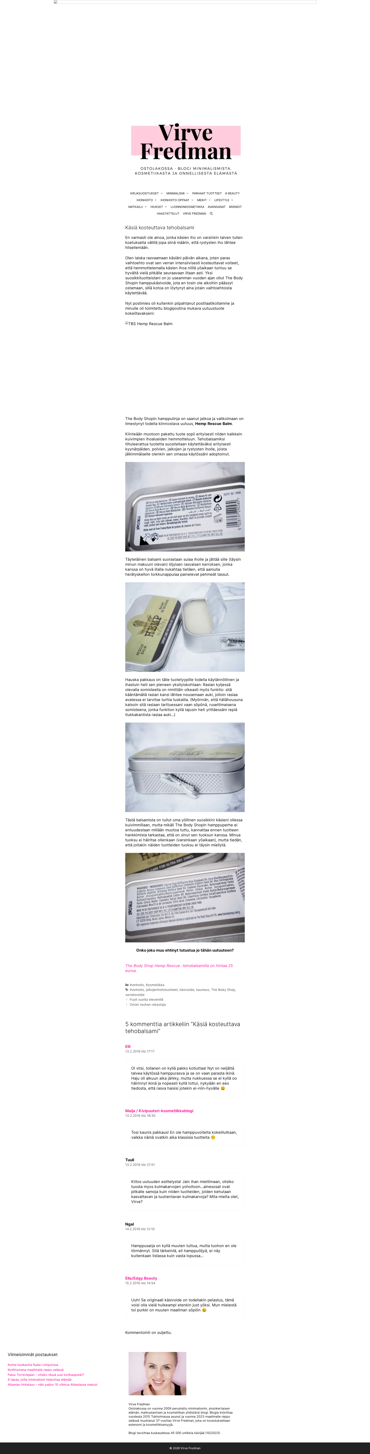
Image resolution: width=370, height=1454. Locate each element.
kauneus (202, 990)
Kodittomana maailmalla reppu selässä (36, 1370)
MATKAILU (135, 207)
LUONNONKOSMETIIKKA (187, 207)
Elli (127, 1046)
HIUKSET (157, 207)
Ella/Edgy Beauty (141, 1278)
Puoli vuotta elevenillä (146, 999)
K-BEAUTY (232, 193)
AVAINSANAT (217, 207)
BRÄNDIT (235, 207)
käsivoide (187, 990)
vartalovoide (135, 995)
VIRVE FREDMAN (194, 213)
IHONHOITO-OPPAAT (175, 200)
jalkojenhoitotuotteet (162, 990)
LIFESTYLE (221, 200)
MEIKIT (202, 200)
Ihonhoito (137, 985)
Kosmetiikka (155, 985)
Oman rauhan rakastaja (148, 1004)
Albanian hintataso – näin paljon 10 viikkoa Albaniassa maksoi (53, 1384)
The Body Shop (223, 990)
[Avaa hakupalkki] (211, 213)
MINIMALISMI (175, 193)
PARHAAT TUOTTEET (207, 193)
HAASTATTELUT (168, 213)
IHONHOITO (145, 200)
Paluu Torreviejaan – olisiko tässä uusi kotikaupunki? (46, 1375)
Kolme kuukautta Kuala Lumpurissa (33, 1365)
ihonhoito (137, 990)
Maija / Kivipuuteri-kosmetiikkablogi (159, 1110)
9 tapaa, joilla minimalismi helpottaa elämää (39, 1379)
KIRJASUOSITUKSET (144, 193)
